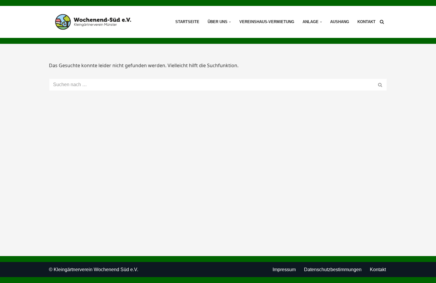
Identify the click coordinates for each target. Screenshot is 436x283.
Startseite (187, 22)
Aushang (339, 22)
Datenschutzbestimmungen (333, 269)
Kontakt (366, 22)
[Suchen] (382, 22)
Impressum (284, 269)
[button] (230, 22)
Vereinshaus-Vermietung (266, 22)
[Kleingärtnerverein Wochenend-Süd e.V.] (93, 22)
